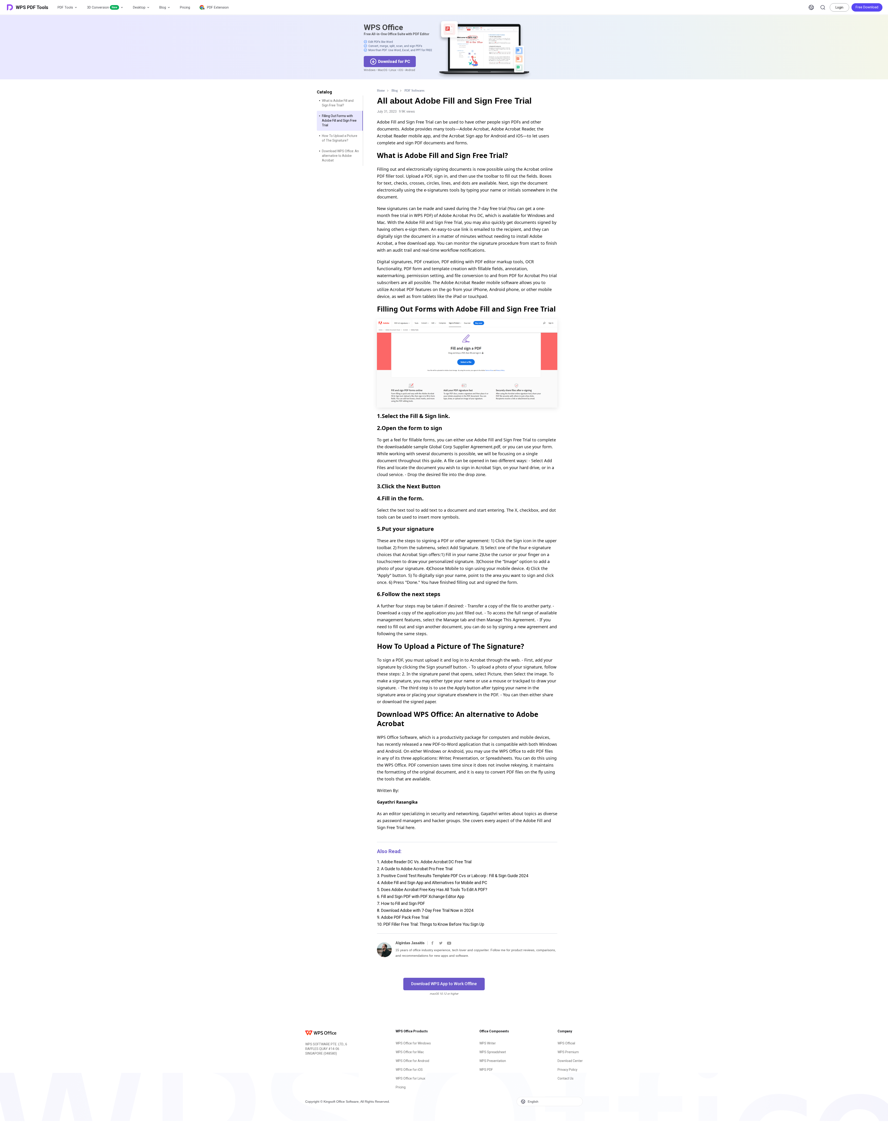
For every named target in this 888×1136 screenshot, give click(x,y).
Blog (162, 7)
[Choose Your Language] (811, 7)
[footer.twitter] (441, 943)
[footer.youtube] (449, 943)
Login (839, 7)
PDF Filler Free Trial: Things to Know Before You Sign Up (430, 924)
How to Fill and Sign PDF (401, 903)
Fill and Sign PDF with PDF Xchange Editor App (420, 896)
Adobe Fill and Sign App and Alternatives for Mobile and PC (432, 882)
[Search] (822, 7)
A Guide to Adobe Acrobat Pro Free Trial (415, 868)
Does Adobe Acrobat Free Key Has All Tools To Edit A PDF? (432, 889)
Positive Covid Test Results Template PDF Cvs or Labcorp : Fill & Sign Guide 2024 (452, 875)
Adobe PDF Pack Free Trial (403, 917)
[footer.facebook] (432, 943)
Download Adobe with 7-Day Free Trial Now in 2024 (425, 910)
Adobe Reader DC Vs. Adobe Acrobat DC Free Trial (424, 861)
